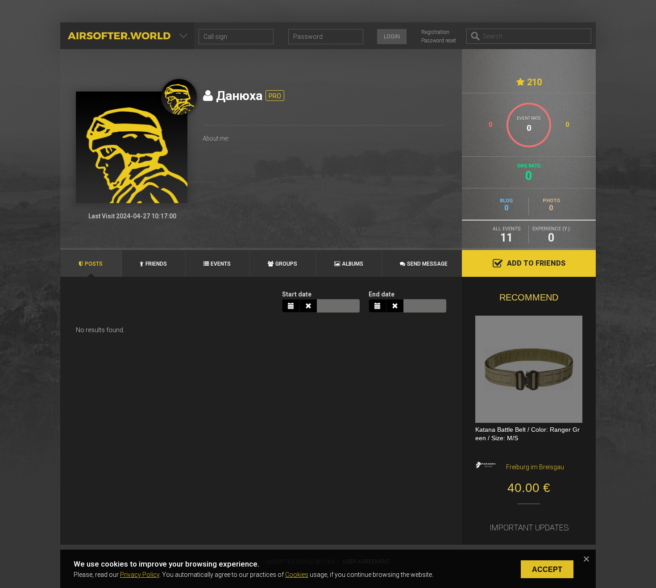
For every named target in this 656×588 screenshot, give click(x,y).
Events (221, 264)
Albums (352, 264)
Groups (286, 264)
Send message (427, 264)
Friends (156, 264)
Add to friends (536, 263)
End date (381, 294)
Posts (94, 264)
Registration (435, 32)
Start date (296, 294)
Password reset (438, 41)
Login (392, 36)
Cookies (296, 574)
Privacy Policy (139, 574)
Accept (547, 569)
